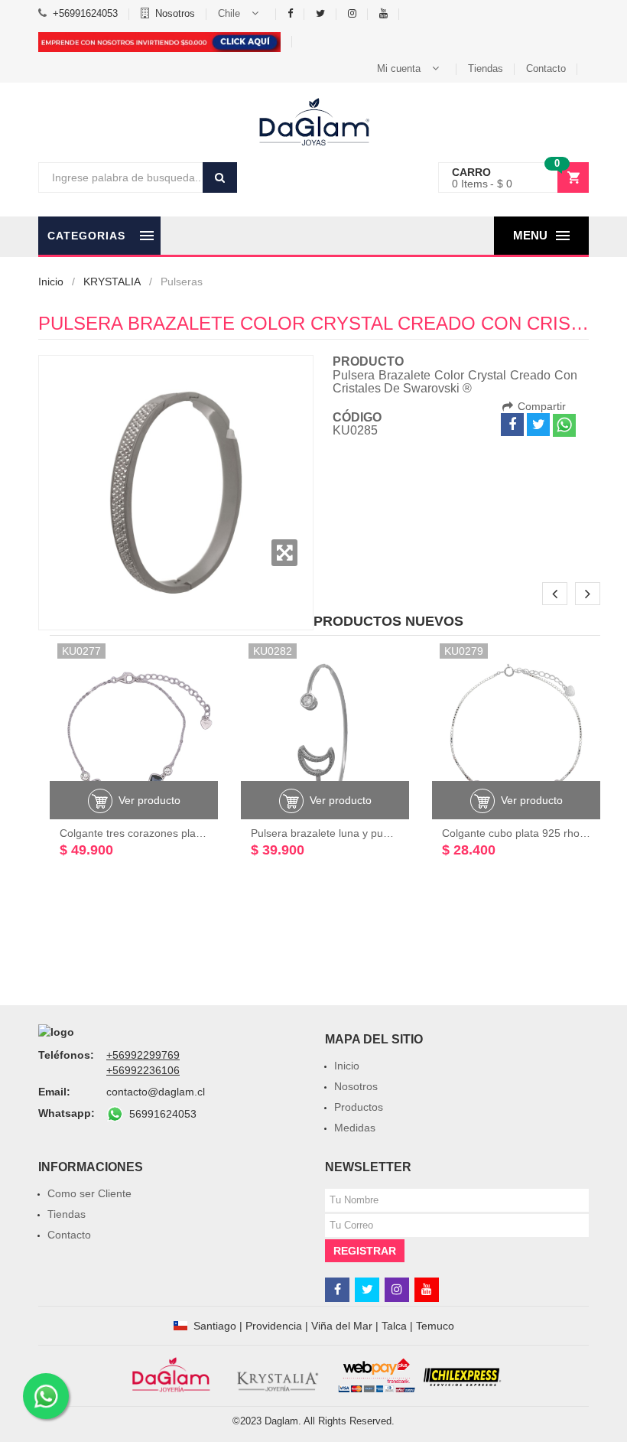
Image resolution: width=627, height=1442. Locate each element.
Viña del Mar (341, 1326)
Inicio (50, 281)
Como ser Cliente (89, 1193)
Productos (358, 1107)
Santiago (214, 1326)
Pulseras (182, 281)
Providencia (273, 1326)
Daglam (281, 1421)
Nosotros (175, 13)
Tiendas (485, 68)
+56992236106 (143, 1070)
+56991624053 (85, 13)
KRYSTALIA (112, 281)
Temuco (435, 1326)
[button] (241, 14)
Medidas (354, 1127)
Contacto (546, 68)
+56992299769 (143, 1055)
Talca (394, 1326)
